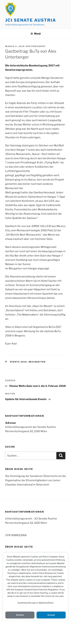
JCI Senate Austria (30, 20)
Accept (51, 615)
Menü (37, 33)
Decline (20, 615)
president (38, 46)
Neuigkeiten (37, 362)
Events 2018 (18, 362)
